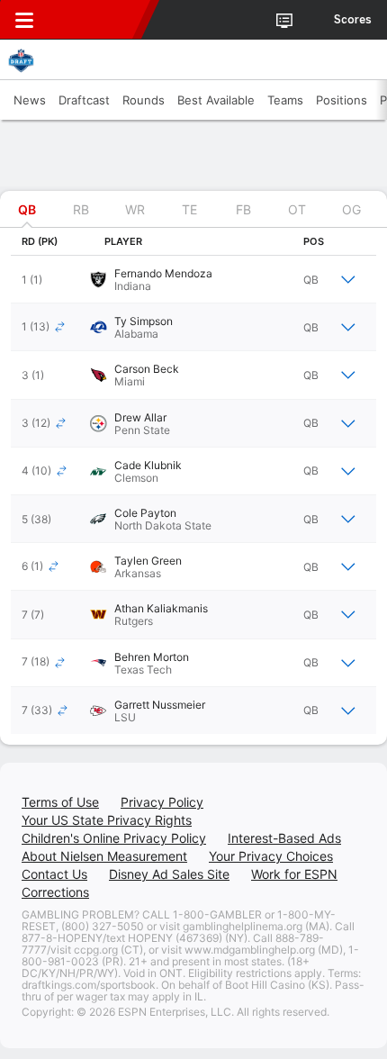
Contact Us (54, 874)
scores (353, 20)
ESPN (96, 20)
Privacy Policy (162, 802)
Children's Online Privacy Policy (114, 838)
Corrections (55, 892)
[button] (193, 279)
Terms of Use (60, 802)
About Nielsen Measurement (104, 856)
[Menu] (24, 20)
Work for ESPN (294, 874)
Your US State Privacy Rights (107, 820)
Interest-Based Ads (284, 838)
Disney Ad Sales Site (169, 874)
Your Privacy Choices (271, 856)
